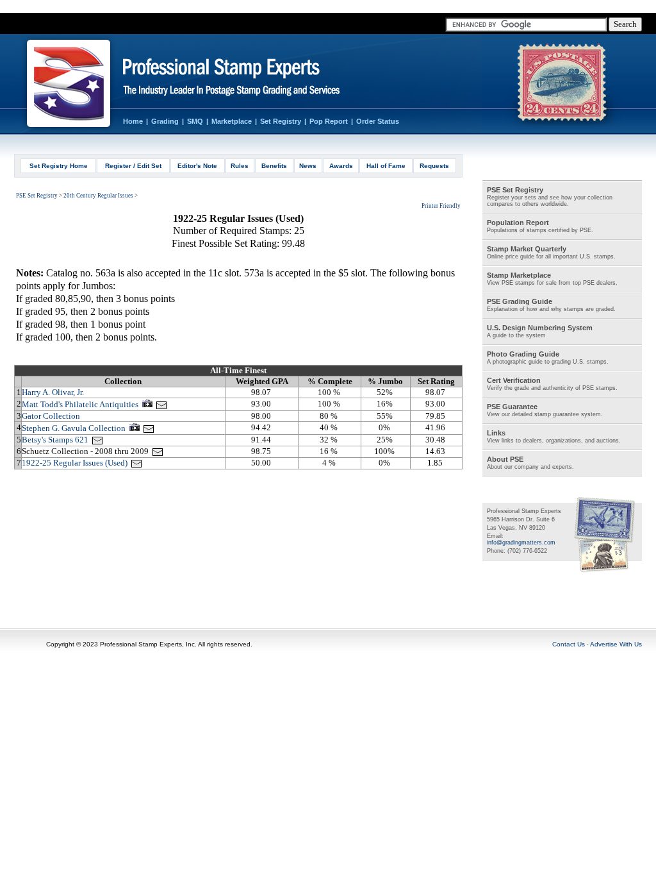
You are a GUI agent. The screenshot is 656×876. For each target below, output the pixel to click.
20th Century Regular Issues (98, 195)
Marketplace (231, 121)
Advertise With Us (616, 644)
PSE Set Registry (37, 195)
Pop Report (328, 121)
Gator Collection (51, 416)
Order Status (377, 121)
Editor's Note (197, 165)
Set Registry (280, 121)
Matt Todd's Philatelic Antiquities (80, 404)
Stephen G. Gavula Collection (74, 428)
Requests (434, 165)
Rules (240, 165)
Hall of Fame (386, 165)
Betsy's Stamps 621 (55, 439)
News (307, 165)
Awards (341, 165)
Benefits (274, 165)
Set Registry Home (58, 165)
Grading (165, 121)
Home (133, 121)
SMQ (195, 121)
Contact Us (568, 644)
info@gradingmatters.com (521, 542)
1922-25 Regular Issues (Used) (74, 462)
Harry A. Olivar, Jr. (53, 392)
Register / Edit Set (133, 165)
